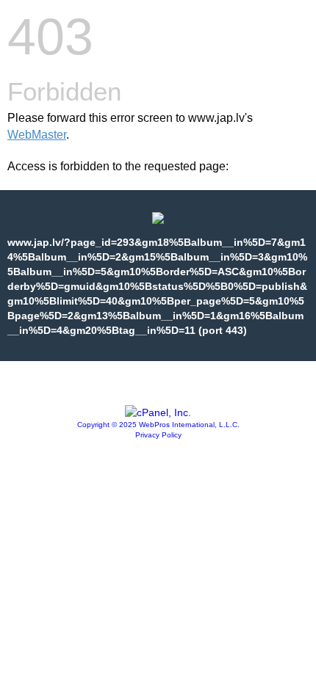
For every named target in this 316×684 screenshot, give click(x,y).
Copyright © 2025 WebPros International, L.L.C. (158, 425)
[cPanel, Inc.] (158, 412)
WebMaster (36, 134)
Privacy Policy (158, 435)
